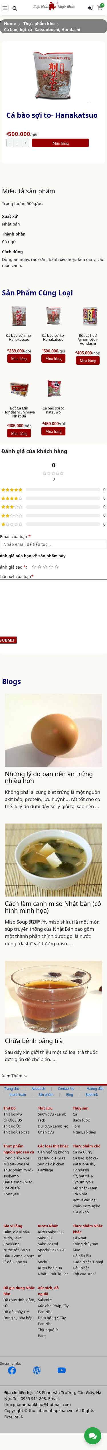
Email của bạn (15, 537)
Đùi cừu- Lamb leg (53, 1126)
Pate (42, 1335)
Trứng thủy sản (85, 1244)
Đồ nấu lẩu (82, 1256)
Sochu (43, 1262)
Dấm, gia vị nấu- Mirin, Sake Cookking (16, 1238)
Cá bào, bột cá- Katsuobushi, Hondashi (42, 29)
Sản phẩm (46, 1094)
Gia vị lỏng (12, 1226)
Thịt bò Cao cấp (16, 1132)
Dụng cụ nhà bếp (18, 1317)
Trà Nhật (80, 1194)
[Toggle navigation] (5, 8)
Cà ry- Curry (82, 1152)
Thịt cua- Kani (84, 1273)
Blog (69, 1094)
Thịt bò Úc (12, 1126)
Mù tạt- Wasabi (16, 1164)
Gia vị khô (81, 1212)
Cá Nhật (79, 1238)
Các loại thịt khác (53, 1146)
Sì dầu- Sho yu (15, 1262)
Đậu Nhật (81, 1268)
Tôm (76, 1126)
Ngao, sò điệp (84, 1132)
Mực (76, 1250)
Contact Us (66, 1088)
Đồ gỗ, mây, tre (16, 1311)
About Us (38, 1088)
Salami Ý (45, 1299)
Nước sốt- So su (16, 1250)
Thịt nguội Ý (48, 1329)
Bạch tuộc (81, 1120)
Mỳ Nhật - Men (85, 1188)
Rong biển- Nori (16, 1158)
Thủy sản (80, 1108)
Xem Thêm (12, 1075)
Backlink (92, 1094)
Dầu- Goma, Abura (19, 1256)
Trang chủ (11, 1088)
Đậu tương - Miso (18, 1182)
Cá (75, 1114)
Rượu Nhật (48, 1226)
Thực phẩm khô (39, 23)
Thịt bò (9, 1108)
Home (10, 23)
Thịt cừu (45, 1108)
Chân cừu (46, 1132)
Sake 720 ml (48, 1244)
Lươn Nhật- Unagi (88, 1262)
